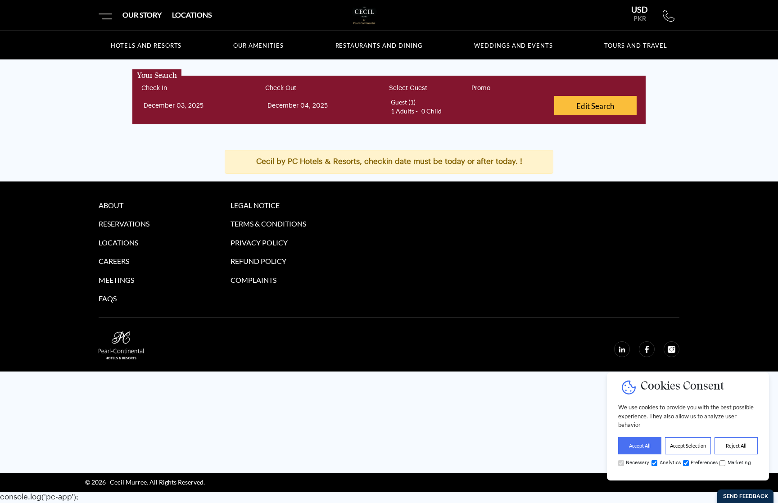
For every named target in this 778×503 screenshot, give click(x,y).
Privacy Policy (259, 243)
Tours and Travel (635, 45)
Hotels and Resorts (146, 45)
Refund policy (258, 261)
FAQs (108, 299)
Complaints (253, 280)
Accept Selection (688, 446)
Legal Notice (255, 205)
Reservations (124, 224)
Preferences (704, 462)
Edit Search (595, 106)
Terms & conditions (268, 224)
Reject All (736, 446)
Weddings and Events (513, 45)
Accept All (640, 446)
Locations (118, 243)
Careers (114, 261)
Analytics (669, 462)
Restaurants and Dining (379, 45)
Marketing (739, 462)
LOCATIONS (192, 14)
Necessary (637, 462)
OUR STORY (142, 14)
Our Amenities (258, 45)
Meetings (116, 280)
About (111, 205)
